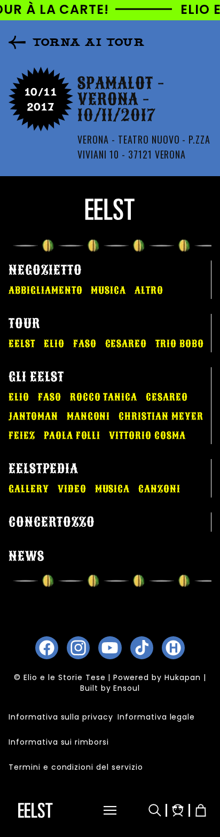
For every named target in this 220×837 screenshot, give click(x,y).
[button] (103, 810)
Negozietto (45, 270)
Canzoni (159, 489)
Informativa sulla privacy (61, 717)
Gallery (29, 489)
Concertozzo (52, 522)
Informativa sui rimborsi (59, 742)
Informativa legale (156, 717)
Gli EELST (36, 377)
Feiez (22, 435)
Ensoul (126, 688)
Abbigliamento (45, 290)
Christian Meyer (161, 416)
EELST (22, 343)
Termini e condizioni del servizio (76, 767)
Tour (24, 323)
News (26, 556)
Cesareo (126, 343)
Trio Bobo (179, 343)
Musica (108, 290)
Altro (149, 290)
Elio (54, 343)
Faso (85, 343)
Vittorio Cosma (147, 435)
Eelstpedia (43, 469)
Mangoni (89, 416)
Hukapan (182, 677)
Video (72, 489)
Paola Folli (72, 435)
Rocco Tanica (104, 397)
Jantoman (33, 416)
